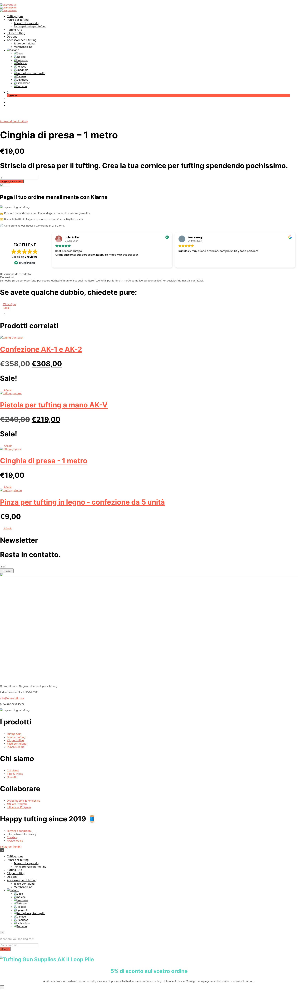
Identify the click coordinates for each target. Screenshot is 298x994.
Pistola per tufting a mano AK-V (54, 405)
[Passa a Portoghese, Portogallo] (29, 73)
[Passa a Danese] (20, 76)
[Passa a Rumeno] (20, 86)
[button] (7, 92)
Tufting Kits (14, 29)
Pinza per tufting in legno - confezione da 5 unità (82, 502)
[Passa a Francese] (21, 60)
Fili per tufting (16, 33)
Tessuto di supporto (26, 23)
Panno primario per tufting (30, 26)
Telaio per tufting (24, 43)
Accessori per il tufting (22, 40)
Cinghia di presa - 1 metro (43, 460)
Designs (12, 36)
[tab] (149, 273)
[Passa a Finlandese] (22, 82)
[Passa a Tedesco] (20, 63)
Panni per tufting (18, 19)
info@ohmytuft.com (12, 698)
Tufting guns (15, 16)
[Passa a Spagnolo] (21, 69)
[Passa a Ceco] (18, 53)
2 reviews (31, 257)
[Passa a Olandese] (21, 79)
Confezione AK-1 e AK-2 (41, 349)
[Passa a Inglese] (20, 56)
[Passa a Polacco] (20, 66)
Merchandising (23, 46)
